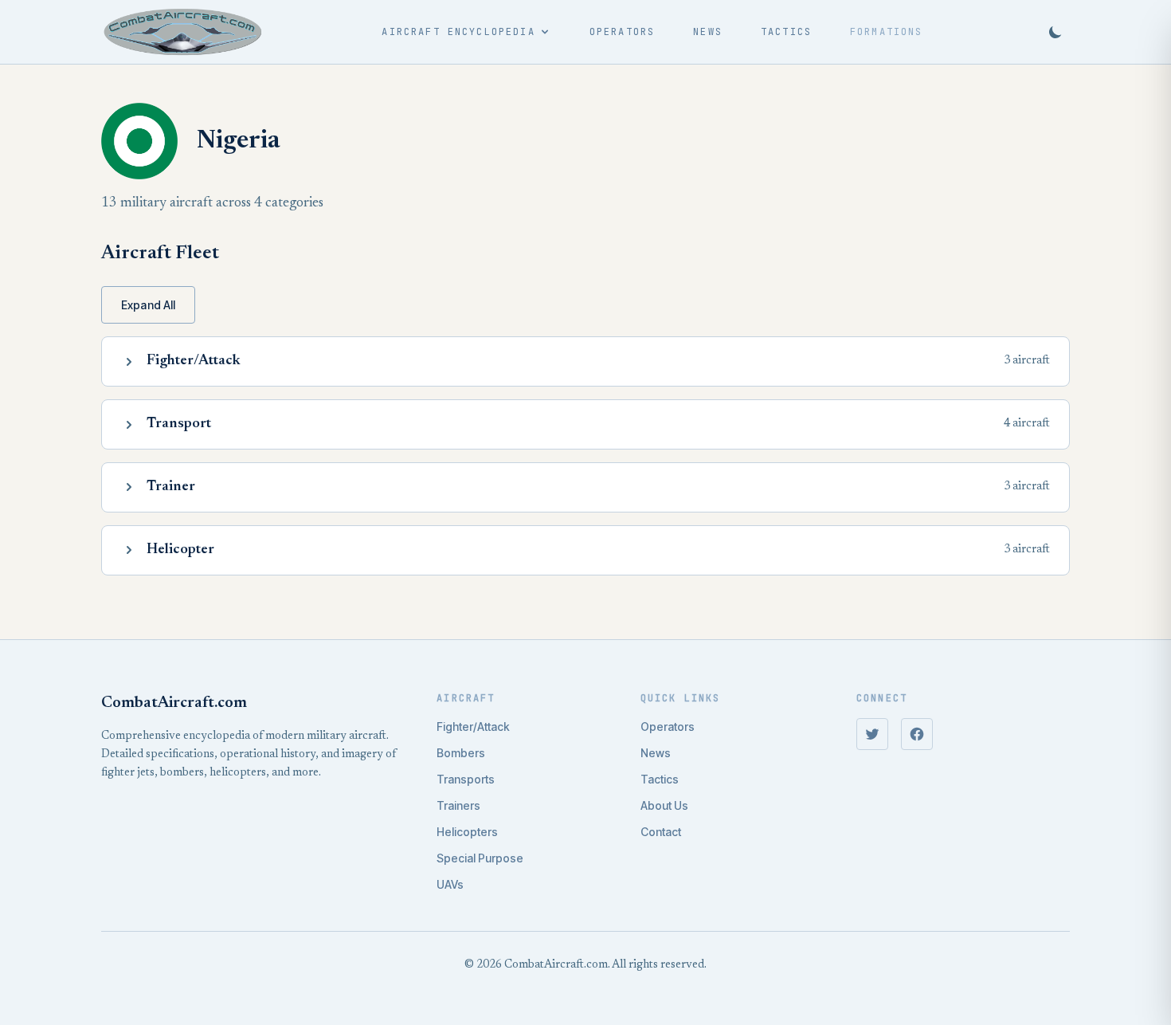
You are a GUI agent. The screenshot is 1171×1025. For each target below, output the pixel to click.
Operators (622, 32)
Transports (466, 779)
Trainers (458, 805)
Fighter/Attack (473, 726)
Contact (660, 831)
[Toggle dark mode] (1055, 32)
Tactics (786, 32)
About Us (664, 805)
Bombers (461, 753)
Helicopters (467, 831)
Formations (886, 32)
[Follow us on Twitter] (872, 734)
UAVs (450, 884)
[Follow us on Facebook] (917, 734)
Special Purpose (480, 858)
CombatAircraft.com (174, 703)
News (708, 32)
